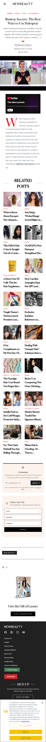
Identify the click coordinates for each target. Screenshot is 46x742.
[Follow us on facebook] (5, 632)
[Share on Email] (7, 567)
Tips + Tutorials (30, 13)
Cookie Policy (8, 661)
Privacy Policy (9, 658)
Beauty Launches (11, 375)
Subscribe (11, 677)
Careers (6, 642)
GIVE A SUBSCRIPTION (23, 614)
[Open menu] (4, 3)
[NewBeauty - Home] (23, 4)
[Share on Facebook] (3, 567)
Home (9, 13)
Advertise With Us (10, 650)
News (27, 209)
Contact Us (8, 638)
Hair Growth (9, 275)
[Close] (42, 703)
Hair (17, 13)
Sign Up (34, 483)
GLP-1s (28, 342)
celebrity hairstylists (25, 163)
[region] (23, 720)
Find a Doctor (8, 646)
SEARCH (23, 529)
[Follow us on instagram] (17, 632)
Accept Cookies (26, 738)
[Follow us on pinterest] (11, 632)
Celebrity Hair (32, 408)
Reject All (26, 732)
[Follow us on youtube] (23, 632)
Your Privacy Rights (26, 726)
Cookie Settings (12, 670)
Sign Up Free (23, 697)
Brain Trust (8, 654)
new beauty (9, 553)
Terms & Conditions (11, 665)
